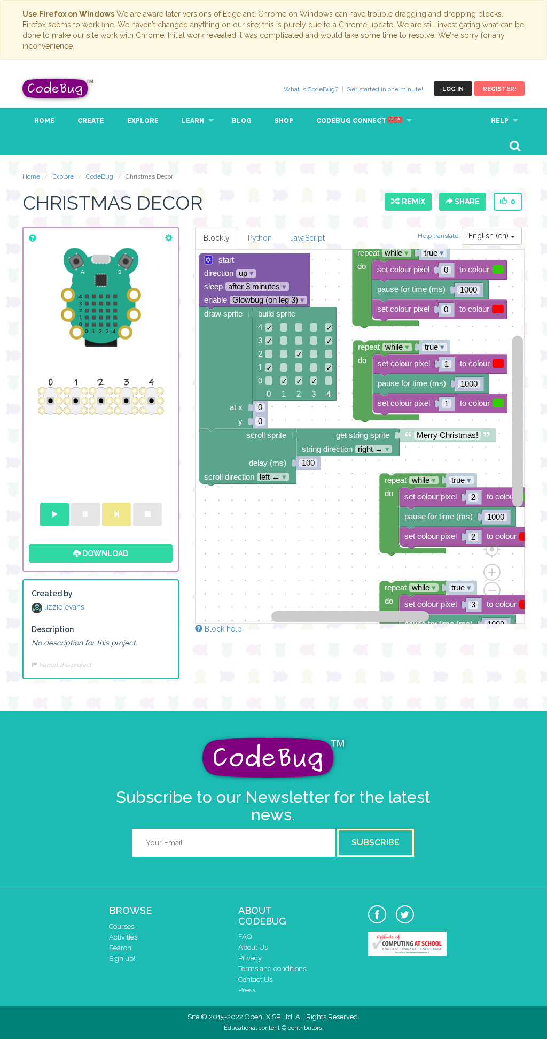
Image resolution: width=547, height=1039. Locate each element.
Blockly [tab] (217, 238)
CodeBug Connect (358, 121)
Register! (499, 89)
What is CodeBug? (311, 89)
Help (500, 121)
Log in (453, 89)
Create (90, 121)
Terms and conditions (272, 969)
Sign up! (122, 959)
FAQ (245, 937)
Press (246, 990)
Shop (284, 121)
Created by (52, 593)
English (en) (489, 236)
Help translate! (440, 236)
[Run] (54, 514)
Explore (143, 121)
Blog (242, 121)
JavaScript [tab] (307, 238)
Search (120, 948)
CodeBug (58, 88)
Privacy (250, 958)
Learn (193, 121)
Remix (411, 201)
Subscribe (375, 842)
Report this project (64, 664)
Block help (222, 629)
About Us (253, 947)
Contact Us (255, 979)
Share (466, 201)
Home (44, 121)
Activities (123, 937)
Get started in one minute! (385, 89)
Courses (121, 926)
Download (104, 553)
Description (53, 629)
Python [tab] (260, 238)
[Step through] (116, 514)
